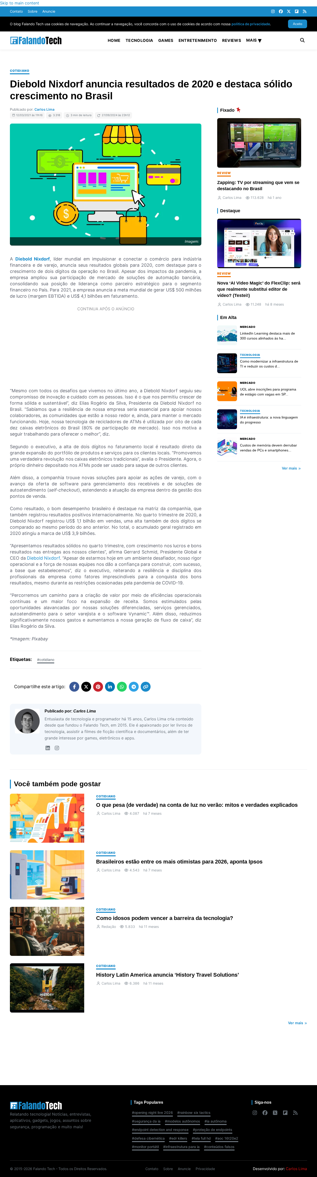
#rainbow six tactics (194, 1112)
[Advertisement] (105, 349)
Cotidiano (19, 71)
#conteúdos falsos (219, 1147)
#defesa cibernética (148, 1138)
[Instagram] (272, 11)
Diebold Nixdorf (43, 558)
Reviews (231, 40)
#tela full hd (201, 1138)
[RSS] (304, 11)
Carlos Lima (44, 109)
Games (165, 40)
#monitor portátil (145, 1147)
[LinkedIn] (48, 748)
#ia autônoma (216, 1121)
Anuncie (48, 11)
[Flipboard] (296, 11)
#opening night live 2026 (152, 1112)
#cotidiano (45, 659)
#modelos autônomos (182, 1121)
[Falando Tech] (36, 40)
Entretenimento (198, 40)
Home (114, 40)
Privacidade (205, 1169)
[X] (288, 11)
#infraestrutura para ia (181, 1147)
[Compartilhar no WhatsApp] (122, 687)
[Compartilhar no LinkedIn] (110, 687)
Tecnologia (139, 40)
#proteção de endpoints (212, 1129)
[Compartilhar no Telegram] (134, 687)
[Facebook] (280, 11)
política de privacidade (251, 24)
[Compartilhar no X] (86, 687)
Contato (16, 11)
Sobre (32, 11)
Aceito (297, 24)
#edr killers (178, 1138)
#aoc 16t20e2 (226, 1138)
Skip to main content (19, 2)
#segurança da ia (146, 1121)
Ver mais (290, 468)
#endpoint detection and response (160, 1129)
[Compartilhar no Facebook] (74, 687)
